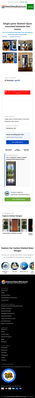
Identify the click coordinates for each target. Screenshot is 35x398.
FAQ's (3, 332)
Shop (2, 293)
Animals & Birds (6, 316)
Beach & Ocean (6, 311)
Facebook (4, 347)
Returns (3, 342)
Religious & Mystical (7, 313)
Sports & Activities (7, 323)
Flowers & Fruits (6, 308)
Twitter (3, 360)
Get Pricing (5, 334)
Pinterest (4, 350)
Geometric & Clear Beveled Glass (12, 306)
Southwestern (5, 321)
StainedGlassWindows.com (16, 396)
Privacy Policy (5, 295)
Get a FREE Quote (17, 142)
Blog (2, 339)
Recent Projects (6, 337)
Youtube (4, 352)
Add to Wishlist (18, 92)
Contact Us (4, 300)
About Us (4, 329)
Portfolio (4, 36)
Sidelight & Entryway (14, 36)
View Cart (4, 290)
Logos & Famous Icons (8, 318)
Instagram (4, 355)
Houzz (3, 357)
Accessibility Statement (9, 298)
